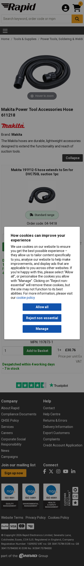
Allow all (42, 307)
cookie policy (25, 298)
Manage (42, 329)
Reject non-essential (42, 318)
